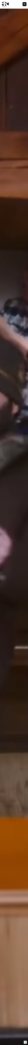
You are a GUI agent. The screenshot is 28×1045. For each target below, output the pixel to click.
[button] (24, 4)
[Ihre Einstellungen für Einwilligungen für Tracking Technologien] (25, 1042)
